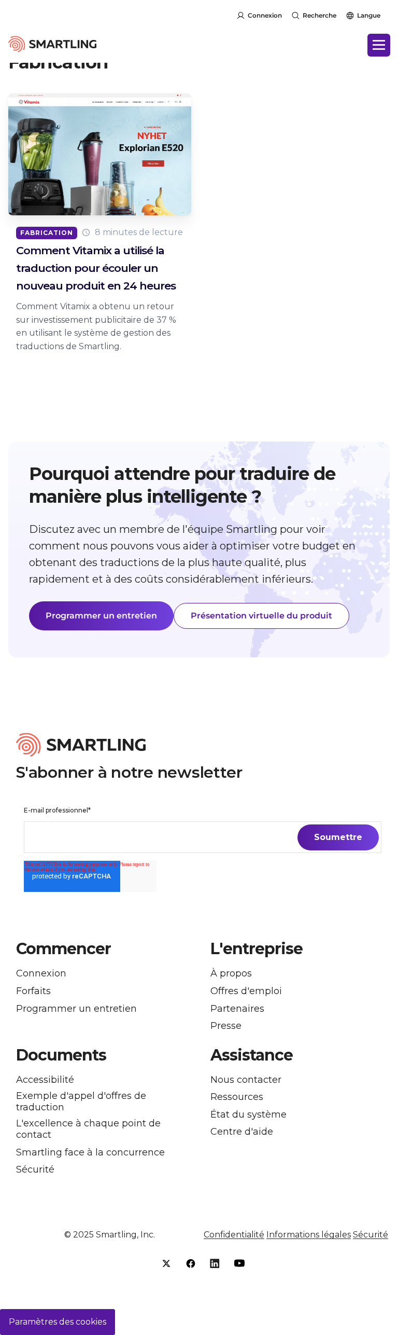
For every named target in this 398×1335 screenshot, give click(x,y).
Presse (225, 1026)
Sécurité (35, 1169)
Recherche (319, 15)
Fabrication (46, 233)
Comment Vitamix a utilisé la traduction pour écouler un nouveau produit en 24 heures (96, 268)
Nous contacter (245, 1080)
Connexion (265, 15)
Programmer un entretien (101, 616)
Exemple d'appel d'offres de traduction (81, 1102)
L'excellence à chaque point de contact (88, 1129)
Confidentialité (234, 1235)
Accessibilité (45, 1080)
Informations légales (308, 1235)
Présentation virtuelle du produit (261, 616)
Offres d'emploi (246, 991)
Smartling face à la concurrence (90, 1152)
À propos (231, 973)
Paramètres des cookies (57, 1322)
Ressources (236, 1097)
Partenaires (237, 1008)
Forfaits (33, 991)
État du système (248, 1114)
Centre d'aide (241, 1131)
